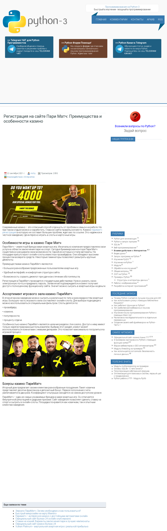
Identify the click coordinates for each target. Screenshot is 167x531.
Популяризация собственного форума (131, 371)
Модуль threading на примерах (128, 349)
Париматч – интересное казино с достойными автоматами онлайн (51, 516)
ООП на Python (120, 274)
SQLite (117, 244)
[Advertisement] (83, 80)
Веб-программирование (125, 247)
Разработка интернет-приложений (130, 286)
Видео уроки (119, 253)
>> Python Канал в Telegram (130, 42)
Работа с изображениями (125, 283)
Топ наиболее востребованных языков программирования (132, 309)
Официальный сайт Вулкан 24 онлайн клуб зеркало (43, 518)
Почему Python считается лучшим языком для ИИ (137, 298)
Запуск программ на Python (126, 256)
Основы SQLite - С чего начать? (128, 368)
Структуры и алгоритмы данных (132, 280)
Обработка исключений (125, 268)
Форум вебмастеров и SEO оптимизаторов (134, 345)
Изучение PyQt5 (121, 259)
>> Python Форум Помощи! (76, 42)
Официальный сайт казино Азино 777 (131, 337)
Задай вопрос (135, 131)
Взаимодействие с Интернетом (21, 177)
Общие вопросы (121, 271)
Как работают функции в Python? (129, 305)
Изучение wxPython (123, 262)
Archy (33, 173)
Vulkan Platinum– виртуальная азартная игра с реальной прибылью (51, 526)
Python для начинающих (125, 238)
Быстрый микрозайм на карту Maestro (36, 513)
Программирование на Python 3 (122, 7)
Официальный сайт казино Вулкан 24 (35, 524)
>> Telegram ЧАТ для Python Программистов (23, 41)
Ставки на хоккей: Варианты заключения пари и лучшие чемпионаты (52, 521)
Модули (117, 265)
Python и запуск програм (125, 241)
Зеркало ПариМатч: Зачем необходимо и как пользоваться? (48, 511)
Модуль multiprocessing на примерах (131, 366)
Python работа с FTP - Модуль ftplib (130, 378)
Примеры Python (122, 277)
